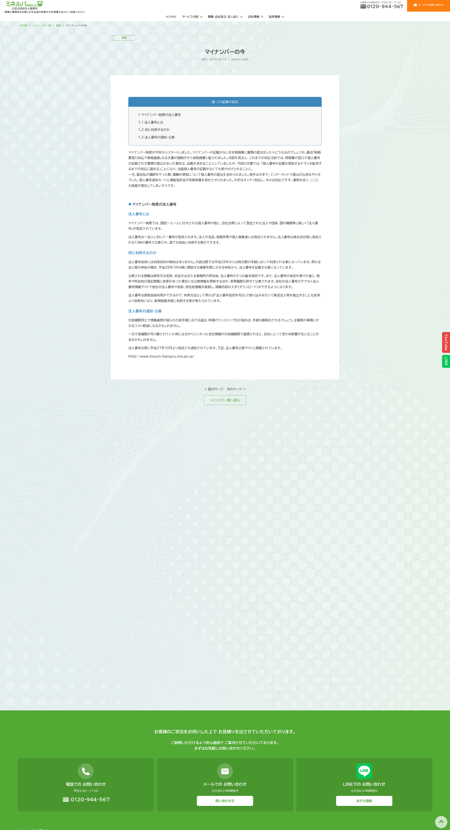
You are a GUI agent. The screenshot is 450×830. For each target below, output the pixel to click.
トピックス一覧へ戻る (225, 400)
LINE (446, 361)
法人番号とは (150, 122)
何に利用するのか (154, 129)
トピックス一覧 (42, 25)
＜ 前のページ (213, 389)
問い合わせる (225, 800)
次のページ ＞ (236, 389)
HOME (171, 16)
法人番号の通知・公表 (156, 137)
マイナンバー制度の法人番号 (159, 114)
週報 (58, 25)
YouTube (446, 342)
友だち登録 (364, 800)
